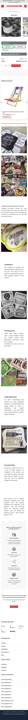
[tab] (14, 124)
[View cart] (25, 6)
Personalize (7, 117)
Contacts (3, 643)
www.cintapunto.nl (6, 691)
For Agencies (21, 711)
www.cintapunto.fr (6, 694)
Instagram (4, 667)
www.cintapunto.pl (6, 697)
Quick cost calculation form (14, 2)
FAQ (2, 655)
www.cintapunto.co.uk (7, 700)
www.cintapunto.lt (6, 688)
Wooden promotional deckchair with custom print (13, 112)
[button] (2, 6)
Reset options (5, 50)
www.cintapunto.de (6, 679)
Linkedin (3, 670)
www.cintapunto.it (6, 682)
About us (3, 646)
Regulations (4, 649)
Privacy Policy (5, 652)
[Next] (27, 102)
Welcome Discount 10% (8, 0)
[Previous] (1, 102)
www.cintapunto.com (7, 703)
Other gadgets (16, 11)
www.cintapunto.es (6, 685)
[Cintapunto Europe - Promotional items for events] (14, 6)
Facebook (4, 664)
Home (9, 11)
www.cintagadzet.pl (6, 706)
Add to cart (16, 65)
